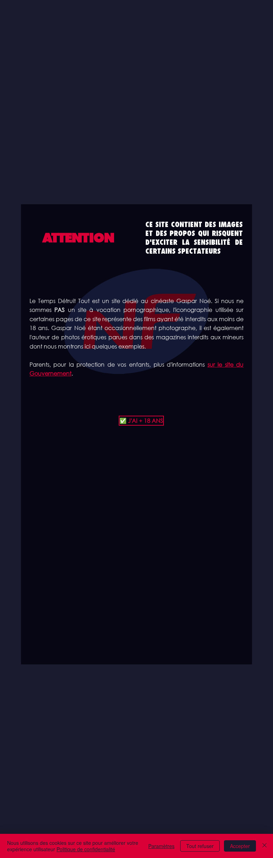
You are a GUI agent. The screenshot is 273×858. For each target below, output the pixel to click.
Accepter (240, 845)
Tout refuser (200, 845)
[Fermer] (264, 846)
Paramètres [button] (161, 845)
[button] (136, 421)
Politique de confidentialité (86, 849)
